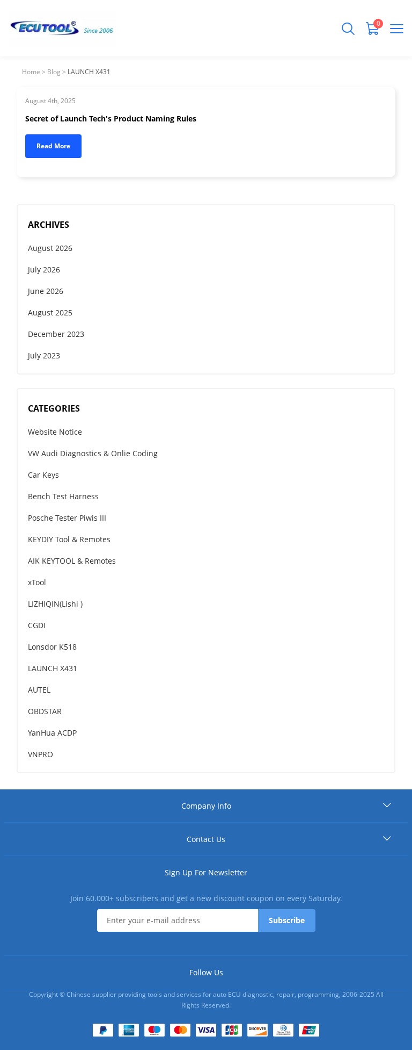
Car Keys (43, 475)
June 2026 (45, 291)
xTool (37, 582)
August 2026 (50, 248)
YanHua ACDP (52, 733)
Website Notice (55, 432)
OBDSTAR (45, 711)
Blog (54, 71)
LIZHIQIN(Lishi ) (55, 604)
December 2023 (56, 334)
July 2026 (44, 269)
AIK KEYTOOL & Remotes (72, 561)
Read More (53, 145)
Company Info (206, 806)
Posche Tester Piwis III (67, 518)
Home (31, 71)
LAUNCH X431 (52, 668)
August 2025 (50, 312)
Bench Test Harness (63, 496)
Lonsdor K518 (52, 647)
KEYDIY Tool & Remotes (69, 539)
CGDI (37, 625)
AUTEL (39, 690)
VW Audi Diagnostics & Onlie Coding (93, 453)
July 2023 (44, 355)
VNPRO (40, 754)
